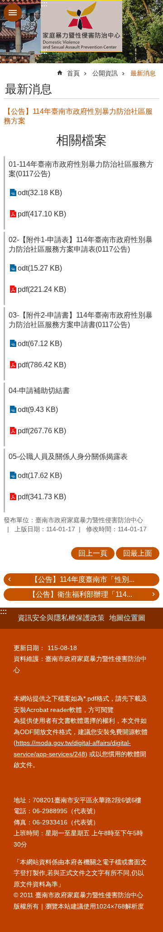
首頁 (73, 73)
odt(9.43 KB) (38, 409)
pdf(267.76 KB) (42, 431)
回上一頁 (92, 553)
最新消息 (143, 73)
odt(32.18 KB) (40, 193)
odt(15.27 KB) (40, 268)
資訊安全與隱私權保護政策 (61, 618)
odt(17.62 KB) (40, 475)
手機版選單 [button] (13, 13)
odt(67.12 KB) (40, 343)
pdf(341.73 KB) (42, 497)
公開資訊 (105, 73)
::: (44, 4)
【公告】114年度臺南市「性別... (82, 579)
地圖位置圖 (127, 618)
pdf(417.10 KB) (42, 214)
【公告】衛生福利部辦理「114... (80, 594)
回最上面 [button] (137, 553)
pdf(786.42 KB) (42, 365)
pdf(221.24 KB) (42, 289)
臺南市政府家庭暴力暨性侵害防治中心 (81, 26)
